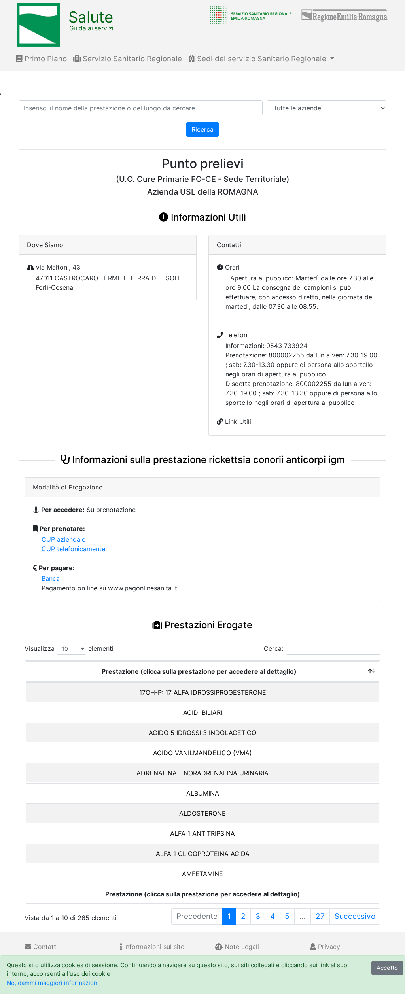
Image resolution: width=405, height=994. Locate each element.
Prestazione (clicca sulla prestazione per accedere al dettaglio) (199, 671)
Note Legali (241, 947)
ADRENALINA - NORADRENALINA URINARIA (202, 773)
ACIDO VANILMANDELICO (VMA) (202, 753)
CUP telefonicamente (73, 549)
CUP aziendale (63, 539)
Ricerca (202, 129)
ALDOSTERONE (202, 813)
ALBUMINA (202, 793)
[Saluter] (248, 15)
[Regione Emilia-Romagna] (344, 15)
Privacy (328, 947)
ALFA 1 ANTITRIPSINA (202, 833)
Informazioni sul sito (153, 947)
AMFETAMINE (202, 874)
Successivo (355, 916)
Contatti (44, 947)
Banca (51, 578)
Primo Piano (45, 58)
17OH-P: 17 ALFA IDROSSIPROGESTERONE (202, 692)
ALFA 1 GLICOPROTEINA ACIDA (203, 854)
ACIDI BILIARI (202, 712)
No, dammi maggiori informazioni (53, 982)
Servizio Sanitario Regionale (131, 58)
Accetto (387, 967)
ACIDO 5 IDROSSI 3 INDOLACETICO (202, 733)
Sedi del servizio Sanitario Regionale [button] (261, 58)
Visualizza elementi (69, 648)
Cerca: (273, 648)
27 (320, 916)
